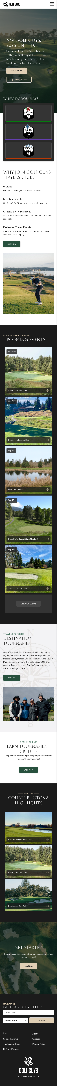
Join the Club (17, 70)
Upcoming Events (19, 79)
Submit (41, 1020)
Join (4, 1033)
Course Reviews (10, 1038)
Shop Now (28, 769)
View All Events (28, 603)
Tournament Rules (12, 1044)
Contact (36, 1038)
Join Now (12, 243)
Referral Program (11, 1049)
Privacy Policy (38, 1044)
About (35, 1033)
